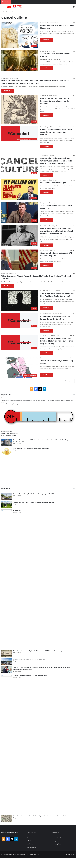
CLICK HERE (49, 400)
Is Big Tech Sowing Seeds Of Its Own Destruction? (29, 659)
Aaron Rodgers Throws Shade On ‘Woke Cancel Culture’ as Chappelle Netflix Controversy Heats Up (56, 160)
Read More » (47, 39)
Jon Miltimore (6, 78)
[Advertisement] (38, 472)
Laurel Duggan (45, 127)
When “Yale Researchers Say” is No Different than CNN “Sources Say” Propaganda (39, 651)
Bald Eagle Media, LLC (33, 854)
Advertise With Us (58, 838)
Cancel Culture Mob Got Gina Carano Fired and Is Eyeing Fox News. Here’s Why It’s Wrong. (56, 340)
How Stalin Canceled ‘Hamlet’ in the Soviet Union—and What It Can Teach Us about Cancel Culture (56, 231)
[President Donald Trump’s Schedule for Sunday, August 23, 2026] (6, 496)
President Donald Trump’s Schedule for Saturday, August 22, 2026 (33, 502)
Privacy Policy (58, 844)
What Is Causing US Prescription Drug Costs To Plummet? (31, 448)
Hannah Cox (45, 335)
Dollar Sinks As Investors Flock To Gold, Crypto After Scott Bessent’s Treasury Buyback (40, 816)
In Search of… (17, 510)
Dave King (5, 273)
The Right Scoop (31, 847)
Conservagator (30, 838)
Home (4, 12)
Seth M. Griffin (45, 291)
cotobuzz (44, 22)
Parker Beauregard (46, 313)
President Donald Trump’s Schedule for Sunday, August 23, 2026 (33, 494)
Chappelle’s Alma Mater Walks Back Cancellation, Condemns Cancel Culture (56, 132)
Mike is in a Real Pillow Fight (53, 183)
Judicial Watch (31, 841)
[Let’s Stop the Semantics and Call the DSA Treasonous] (6, 744)
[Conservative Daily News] (15, 6)
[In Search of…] (6, 579)
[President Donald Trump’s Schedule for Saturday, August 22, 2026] (6, 504)
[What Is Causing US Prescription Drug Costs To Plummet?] (6, 451)
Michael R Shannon (47, 358)
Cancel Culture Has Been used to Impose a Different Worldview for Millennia (55, 101)
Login (55, 841)
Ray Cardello (45, 180)
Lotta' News (30, 844)
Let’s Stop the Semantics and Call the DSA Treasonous (30, 675)
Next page (67, 381)
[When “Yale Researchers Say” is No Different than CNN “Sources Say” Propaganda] (6, 653)
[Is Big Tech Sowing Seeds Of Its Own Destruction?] (6, 661)
